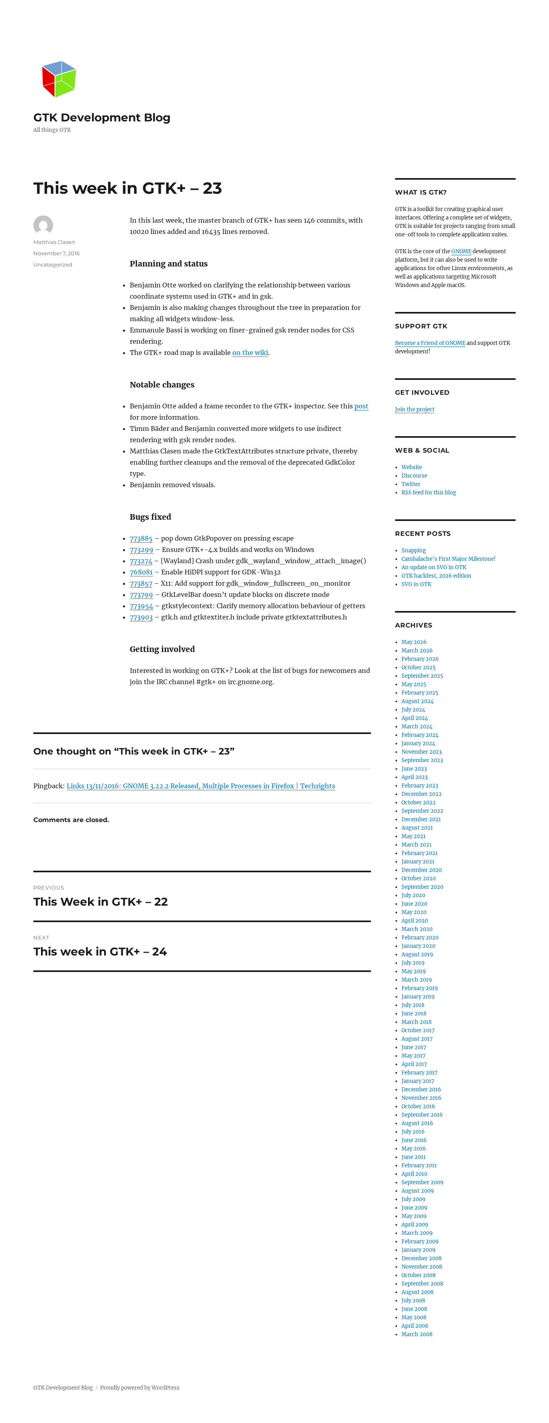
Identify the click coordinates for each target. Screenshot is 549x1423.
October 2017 (418, 1030)
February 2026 (420, 659)
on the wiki (250, 353)
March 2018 (417, 1022)
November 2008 (422, 1266)
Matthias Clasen (54, 242)
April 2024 (415, 718)
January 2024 (418, 743)
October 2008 (419, 1275)
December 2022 (422, 794)
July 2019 (413, 963)
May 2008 (414, 1317)
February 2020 (420, 937)
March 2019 (417, 979)
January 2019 (418, 996)
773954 (141, 606)
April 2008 (415, 1326)
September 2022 (422, 811)
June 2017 (414, 1047)
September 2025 (422, 676)
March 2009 (417, 1233)
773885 (141, 538)
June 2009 (415, 1207)
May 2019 (414, 971)
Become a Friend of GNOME (430, 343)
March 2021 (417, 844)
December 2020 (422, 870)
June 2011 (414, 1157)
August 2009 (418, 1190)
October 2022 (419, 802)
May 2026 (414, 642)
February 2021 (420, 853)
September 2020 (422, 887)
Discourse (414, 475)
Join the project (414, 409)
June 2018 (414, 1013)
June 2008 (414, 1309)
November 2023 (422, 751)
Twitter (411, 484)
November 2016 (422, 1098)
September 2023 (422, 760)
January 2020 (418, 946)
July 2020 (413, 895)
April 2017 (414, 1064)
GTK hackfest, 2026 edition (436, 575)
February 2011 (419, 1165)
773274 (141, 561)
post (361, 406)
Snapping (414, 550)
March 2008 (417, 1334)
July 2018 (413, 1005)
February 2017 (420, 1072)
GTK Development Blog (102, 117)
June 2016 (414, 1140)
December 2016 (421, 1089)
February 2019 (420, 988)
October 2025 (419, 667)
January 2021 (418, 861)
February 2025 (420, 692)
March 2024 (417, 726)
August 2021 (417, 827)
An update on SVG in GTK (434, 567)
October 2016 (418, 1106)
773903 (141, 617)
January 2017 (418, 1081)
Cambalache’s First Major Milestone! (449, 559)
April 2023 (415, 777)
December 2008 (422, 1258)
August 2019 (417, 954)
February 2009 (420, 1241)
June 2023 (414, 768)
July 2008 (413, 1300)
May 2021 (414, 836)
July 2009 (414, 1199)
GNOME (461, 251)
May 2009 (414, 1216)
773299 (142, 549)
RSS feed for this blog (429, 492)
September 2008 (422, 1283)
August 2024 (418, 701)
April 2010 (414, 1174)
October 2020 (419, 878)
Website (412, 467)
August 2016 (417, 1123)
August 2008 (418, 1292)
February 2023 (420, 785)
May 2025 (414, 684)
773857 (141, 583)
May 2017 (414, 1055)
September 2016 (422, 1114)
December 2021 (421, 819)
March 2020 (417, 929)
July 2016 (413, 1131)
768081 (141, 572)
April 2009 (415, 1224)
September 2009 (423, 1182)
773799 (141, 595)
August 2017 (417, 1038)
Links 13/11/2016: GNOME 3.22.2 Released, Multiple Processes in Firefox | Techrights (201, 786)
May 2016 (414, 1148)
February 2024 (420, 735)
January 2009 (419, 1250)
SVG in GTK (416, 584)
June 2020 (414, 903)
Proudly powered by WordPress (140, 1387)
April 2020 (415, 920)
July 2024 (413, 709)
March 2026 (417, 650)
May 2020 (414, 912)
